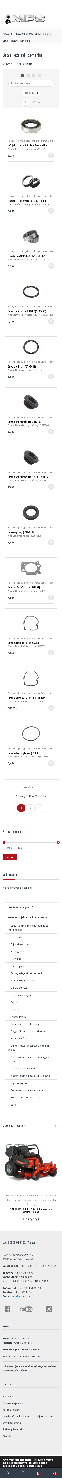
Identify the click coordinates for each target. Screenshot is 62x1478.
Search (23, 1473)
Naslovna (8, 1396)
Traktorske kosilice (15, 1195)
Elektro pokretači (20, 987)
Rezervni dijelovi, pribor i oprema (34, 33)
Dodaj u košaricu (51, 157)
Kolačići (7, 1435)
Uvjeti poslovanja (12, 1422)
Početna (7, 33)
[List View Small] (22, 75)
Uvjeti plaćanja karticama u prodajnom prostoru (29, 1416)
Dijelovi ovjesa (19, 1083)
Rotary (11, 140)
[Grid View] (33, 75)
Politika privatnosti (13, 1429)
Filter (10, 857)
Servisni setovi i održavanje (25, 1024)
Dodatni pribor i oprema (24, 1068)
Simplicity (31, 1204)
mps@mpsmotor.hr (22, 1296)
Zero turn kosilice (33, 1195)
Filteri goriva (17, 951)
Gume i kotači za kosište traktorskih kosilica (29, 1047)
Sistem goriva (18, 966)
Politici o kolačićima (30, 1465)
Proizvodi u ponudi (13, 1403)
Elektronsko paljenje (22, 995)
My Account (8, 1473)
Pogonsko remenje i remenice (27, 1090)
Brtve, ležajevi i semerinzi (26, 973)
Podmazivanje (18, 1016)
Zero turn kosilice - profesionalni (39, 1199)
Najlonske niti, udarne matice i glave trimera (29, 1059)
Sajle (13, 1104)
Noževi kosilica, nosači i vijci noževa (30, 1075)
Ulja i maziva (17, 1009)
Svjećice (15, 1002)
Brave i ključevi (19, 1038)
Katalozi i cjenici (11, 1409)
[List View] (28, 75)
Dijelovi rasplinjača (21, 944)
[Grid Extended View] (39, 75)
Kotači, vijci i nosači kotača (25, 1097)
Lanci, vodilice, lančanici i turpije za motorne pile (28, 927)
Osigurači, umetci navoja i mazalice (30, 1031)
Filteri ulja (16, 958)
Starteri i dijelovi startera (24, 980)
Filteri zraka (17, 937)
